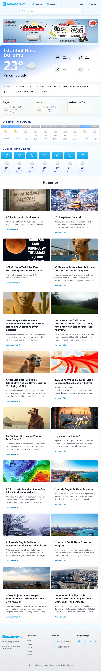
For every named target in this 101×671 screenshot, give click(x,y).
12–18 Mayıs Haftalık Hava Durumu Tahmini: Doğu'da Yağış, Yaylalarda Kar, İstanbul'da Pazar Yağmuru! (74, 325)
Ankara (21, 86)
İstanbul (9, 86)
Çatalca (64, 86)
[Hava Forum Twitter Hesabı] (90, 641)
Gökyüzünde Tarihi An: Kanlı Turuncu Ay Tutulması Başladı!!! (24, 269)
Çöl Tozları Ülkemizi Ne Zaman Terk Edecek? (24, 437)
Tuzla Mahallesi (32, 92)
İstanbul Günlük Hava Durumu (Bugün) (72, 544)
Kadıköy (9, 92)
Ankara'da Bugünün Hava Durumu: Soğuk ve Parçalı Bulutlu (26, 544)
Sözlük (29, 648)
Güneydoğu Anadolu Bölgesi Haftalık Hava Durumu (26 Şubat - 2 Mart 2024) (26, 598)
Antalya (53, 86)
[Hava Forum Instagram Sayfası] (79, 641)
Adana (41, 86)
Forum (29, 644)
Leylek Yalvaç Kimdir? (67, 436)
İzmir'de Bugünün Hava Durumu (73, 489)
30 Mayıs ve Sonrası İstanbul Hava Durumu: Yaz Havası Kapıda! (74, 269)
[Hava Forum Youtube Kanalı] (85, 641)
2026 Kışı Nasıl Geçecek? (68, 217)
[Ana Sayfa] (15, 4)
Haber (29, 641)
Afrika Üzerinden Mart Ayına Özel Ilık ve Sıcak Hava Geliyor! (25, 490)
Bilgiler (29, 651)
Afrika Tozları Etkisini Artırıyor (24, 217)
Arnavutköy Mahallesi (81, 86)
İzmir (32, 86)
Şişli (19, 92)
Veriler (29, 655)
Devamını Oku (12, 229)
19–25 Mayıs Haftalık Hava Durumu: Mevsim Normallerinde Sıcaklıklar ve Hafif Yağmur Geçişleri (25, 325)
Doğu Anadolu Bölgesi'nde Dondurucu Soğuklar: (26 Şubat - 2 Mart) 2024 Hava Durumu (74, 598)
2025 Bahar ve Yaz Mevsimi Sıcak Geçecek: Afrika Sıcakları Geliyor (73, 381)
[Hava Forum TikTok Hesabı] (96, 641)
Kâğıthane (48, 92)
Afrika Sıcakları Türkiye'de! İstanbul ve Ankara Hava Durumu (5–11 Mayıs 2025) (26, 383)
